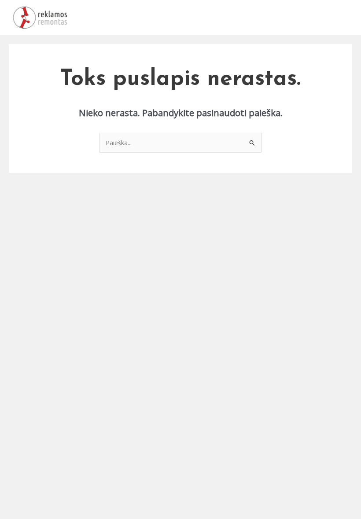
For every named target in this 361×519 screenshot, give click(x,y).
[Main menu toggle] (344, 18)
